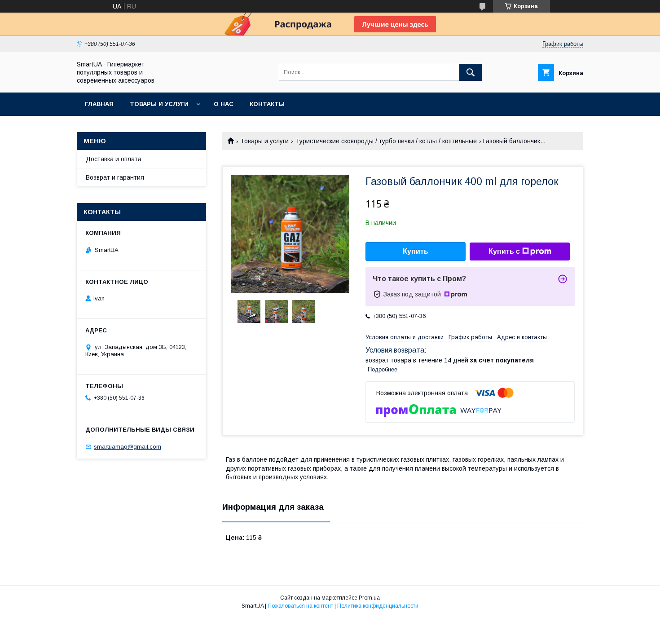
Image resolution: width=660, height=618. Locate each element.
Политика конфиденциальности (377, 606)
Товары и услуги (159, 104)
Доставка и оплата (113, 159)
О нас (223, 104)
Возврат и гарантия (115, 177)
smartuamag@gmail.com (127, 446)
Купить (415, 251)
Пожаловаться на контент (300, 606)
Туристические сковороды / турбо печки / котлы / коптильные (386, 141)
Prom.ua (369, 598)
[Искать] (470, 72)
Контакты (267, 104)
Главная (99, 104)
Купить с (504, 251)
